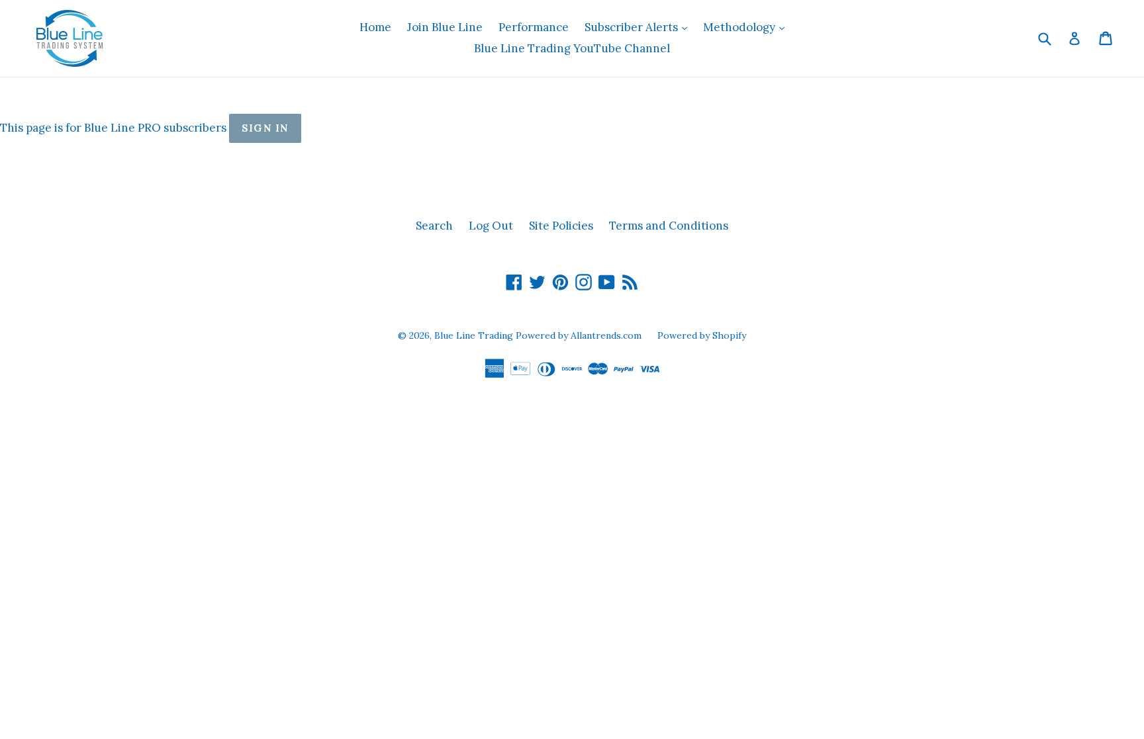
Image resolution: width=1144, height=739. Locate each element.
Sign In (265, 128)
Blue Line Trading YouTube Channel (572, 48)
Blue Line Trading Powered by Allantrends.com (539, 335)
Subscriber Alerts (639, 26)
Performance (534, 27)
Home (375, 27)
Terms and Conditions (668, 225)
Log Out (491, 225)
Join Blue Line (445, 27)
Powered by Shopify (701, 335)
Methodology (747, 26)
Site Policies (561, 225)
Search (434, 225)
